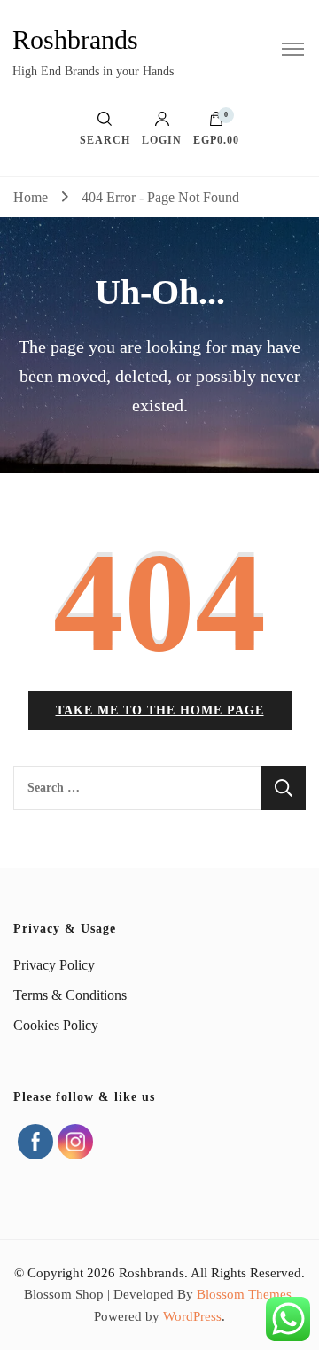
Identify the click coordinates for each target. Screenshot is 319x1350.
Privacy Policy (54, 964)
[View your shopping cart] (216, 123)
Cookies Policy (55, 1025)
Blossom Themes (244, 1294)
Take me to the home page (160, 710)
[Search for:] (137, 788)
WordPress (192, 1316)
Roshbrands (75, 39)
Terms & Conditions (70, 995)
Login (162, 139)
